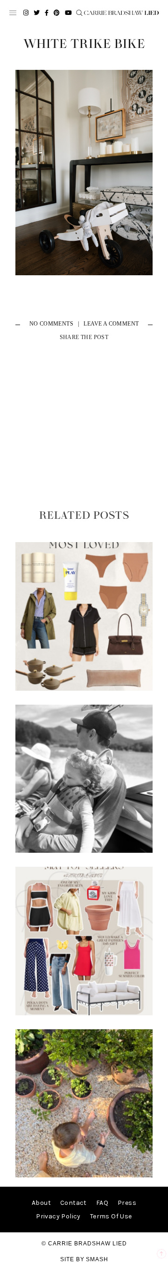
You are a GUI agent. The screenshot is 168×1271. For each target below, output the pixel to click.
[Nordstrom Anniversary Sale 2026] (84, 689)
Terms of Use (111, 1216)
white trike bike (84, 44)
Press (127, 1203)
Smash (97, 1259)
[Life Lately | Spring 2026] (84, 1175)
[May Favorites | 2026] (84, 1013)
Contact (73, 1203)
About (41, 1203)
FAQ (102, 1203)
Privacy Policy (58, 1216)
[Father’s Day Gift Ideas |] (84, 851)
